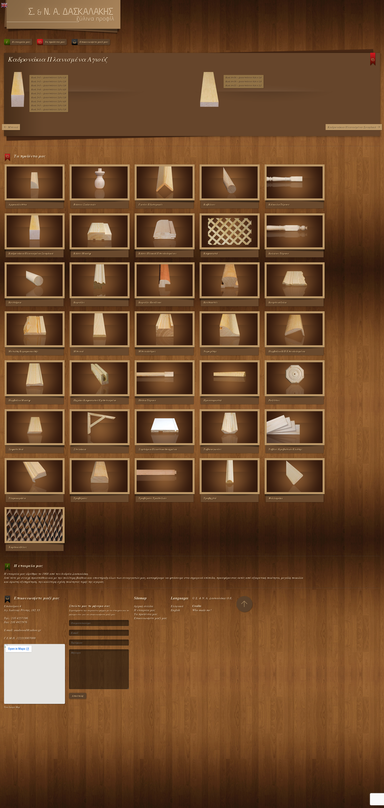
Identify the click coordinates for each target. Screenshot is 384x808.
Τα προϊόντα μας (55, 42)
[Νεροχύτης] (230, 329)
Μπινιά (13, 127)
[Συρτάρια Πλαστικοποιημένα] (165, 427)
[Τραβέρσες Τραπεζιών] (165, 476)
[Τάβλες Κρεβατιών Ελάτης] (295, 427)
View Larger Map (12, 707)
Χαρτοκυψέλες (18, 547)
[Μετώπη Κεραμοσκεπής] (35, 329)
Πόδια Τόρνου (147, 400)
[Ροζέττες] (295, 378)
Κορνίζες (79, 302)
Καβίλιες (209, 204)
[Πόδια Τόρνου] (165, 378)
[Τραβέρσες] (100, 476)
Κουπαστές (211, 302)
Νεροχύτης (210, 351)
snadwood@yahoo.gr (27, 630)
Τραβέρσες (80, 498)
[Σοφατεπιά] (35, 427)
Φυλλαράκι (276, 498)
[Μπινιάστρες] (165, 329)
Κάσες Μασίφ (82, 253)
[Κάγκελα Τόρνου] (295, 182)
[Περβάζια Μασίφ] (35, 378)
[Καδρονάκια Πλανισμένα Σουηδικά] (35, 231)
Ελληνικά (177, 606)
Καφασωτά (211, 253)
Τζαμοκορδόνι (17, 498)
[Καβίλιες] (230, 182)
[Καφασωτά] (230, 231)
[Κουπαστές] (230, 280)
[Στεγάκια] (100, 427)
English (175, 610)
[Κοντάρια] (35, 280)
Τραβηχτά (210, 498)
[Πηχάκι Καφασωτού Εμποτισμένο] (100, 378)
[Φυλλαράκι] (295, 476)
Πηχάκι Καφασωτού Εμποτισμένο (95, 400)
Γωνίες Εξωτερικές (151, 204)
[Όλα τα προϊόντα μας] (373, 61)
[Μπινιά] (100, 329)
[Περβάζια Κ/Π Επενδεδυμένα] (295, 329)
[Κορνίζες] (100, 280)
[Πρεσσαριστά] (230, 378)
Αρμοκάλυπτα (18, 204)
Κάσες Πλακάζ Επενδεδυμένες (157, 253)
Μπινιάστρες (147, 351)
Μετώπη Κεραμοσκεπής (23, 351)
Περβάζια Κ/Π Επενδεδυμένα (287, 351)
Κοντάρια (15, 302)
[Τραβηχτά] (230, 476)
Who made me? (202, 610)
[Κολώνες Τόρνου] (295, 231)
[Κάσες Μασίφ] (100, 231)
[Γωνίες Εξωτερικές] (165, 182)
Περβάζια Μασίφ (19, 400)
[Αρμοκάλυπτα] (35, 182)
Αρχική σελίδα (143, 606)
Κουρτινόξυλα (277, 302)
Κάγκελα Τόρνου (279, 204)
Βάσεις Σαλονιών (85, 204)
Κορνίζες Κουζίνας (150, 302)
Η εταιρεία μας (21, 42)
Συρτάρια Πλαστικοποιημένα (158, 449)
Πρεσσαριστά (212, 400)
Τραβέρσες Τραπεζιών (152, 498)
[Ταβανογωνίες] (230, 427)
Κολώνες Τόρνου (279, 253)
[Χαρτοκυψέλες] (35, 525)
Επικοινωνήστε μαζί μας (94, 42)
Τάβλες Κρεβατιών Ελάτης (285, 449)
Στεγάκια (80, 449)
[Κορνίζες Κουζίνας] (165, 280)
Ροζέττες (274, 400)
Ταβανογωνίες (212, 449)
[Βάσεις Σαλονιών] (100, 182)
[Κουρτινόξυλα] (295, 280)
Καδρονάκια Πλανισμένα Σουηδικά (352, 127)
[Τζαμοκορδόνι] (35, 476)
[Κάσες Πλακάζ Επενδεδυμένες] (165, 231)
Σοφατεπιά (16, 449)
